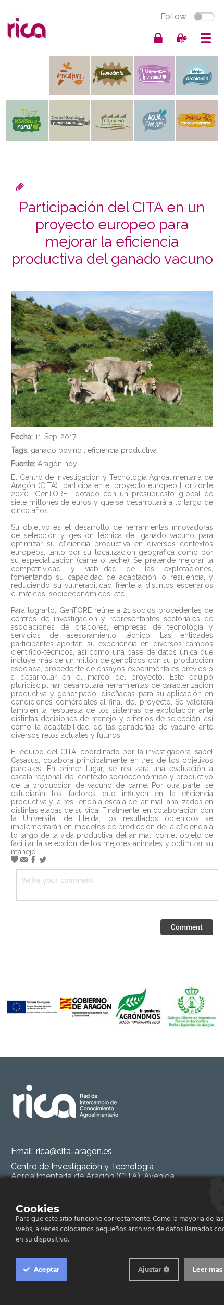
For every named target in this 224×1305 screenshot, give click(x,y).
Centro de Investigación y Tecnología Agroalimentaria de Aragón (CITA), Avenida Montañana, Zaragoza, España (93, 1176)
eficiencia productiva (122, 450)
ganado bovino (56, 450)
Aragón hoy (57, 463)
